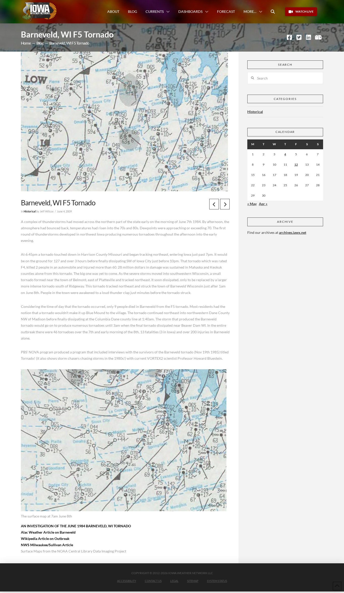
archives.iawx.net (292, 232)
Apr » (263, 204)
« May (252, 204)
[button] (273, 12)
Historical (30, 211)
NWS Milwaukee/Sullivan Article (47, 545)
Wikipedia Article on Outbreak (45, 538)
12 (296, 164)
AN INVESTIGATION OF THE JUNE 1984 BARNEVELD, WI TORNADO (76, 526)
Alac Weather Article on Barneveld (48, 532)
